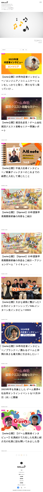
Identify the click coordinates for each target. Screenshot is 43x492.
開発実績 (21, 478)
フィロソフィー (21, 472)
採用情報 (21, 482)
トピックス (21, 480)
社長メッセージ (21, 474)
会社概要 (21, 476)
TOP (21, 470)
